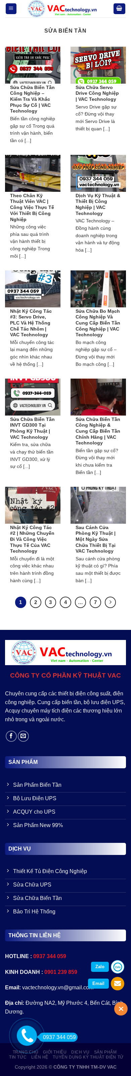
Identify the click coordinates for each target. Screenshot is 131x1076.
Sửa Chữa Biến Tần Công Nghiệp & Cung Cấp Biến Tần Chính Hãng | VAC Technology (98, 431)
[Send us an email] (23, 736)
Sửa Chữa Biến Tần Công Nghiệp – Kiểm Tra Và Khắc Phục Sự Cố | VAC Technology (32, 99)
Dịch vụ (80, 1052)
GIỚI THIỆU (55, 1052)
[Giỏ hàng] (120, 8)
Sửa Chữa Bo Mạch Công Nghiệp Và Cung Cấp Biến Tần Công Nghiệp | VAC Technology (98, 323)
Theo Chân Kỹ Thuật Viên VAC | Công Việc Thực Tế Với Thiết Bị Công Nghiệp (32, 207)
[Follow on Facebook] (11, 736)
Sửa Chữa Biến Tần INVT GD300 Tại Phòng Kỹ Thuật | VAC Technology (32, 428)
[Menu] (11, 8)
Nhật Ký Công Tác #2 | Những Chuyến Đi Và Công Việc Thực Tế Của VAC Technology (32, 539)
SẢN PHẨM (105, 1052)
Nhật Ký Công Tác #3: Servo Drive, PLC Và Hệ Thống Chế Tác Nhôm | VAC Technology (31, 323)
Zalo (99, 966)
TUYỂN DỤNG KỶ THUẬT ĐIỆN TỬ (88, 1057)
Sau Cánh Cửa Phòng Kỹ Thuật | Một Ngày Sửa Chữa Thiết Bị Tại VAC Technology (96, 539)
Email (98, 983)
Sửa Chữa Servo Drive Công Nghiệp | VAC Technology (97, 93)
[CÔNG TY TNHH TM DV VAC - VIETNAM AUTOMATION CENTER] (65, 8)
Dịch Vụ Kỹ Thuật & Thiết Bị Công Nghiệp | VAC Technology (98, 204)
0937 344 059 (59, 1037)
